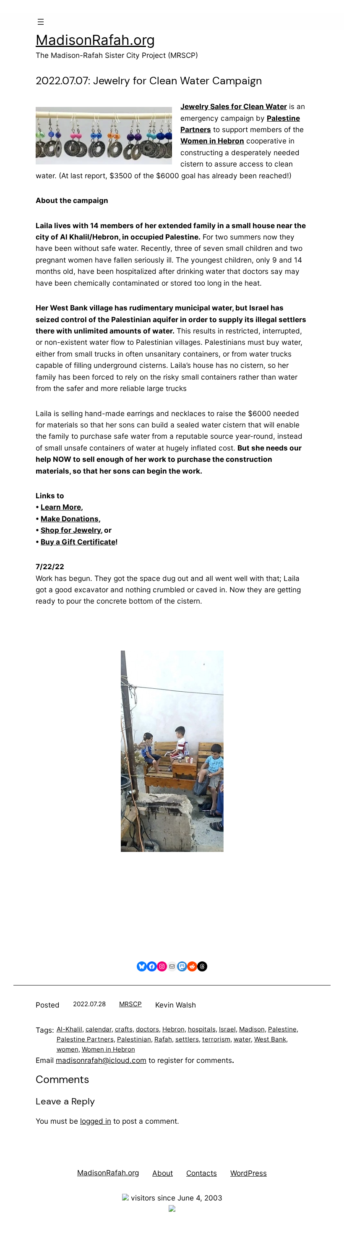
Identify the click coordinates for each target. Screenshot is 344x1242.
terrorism (216, 1039)
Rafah (163, 1039)
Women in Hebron (108, 1049)
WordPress (248, 1173)
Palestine (282, 1029)
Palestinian (134, 1039)
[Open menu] (41, 22)
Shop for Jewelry (71, 530)
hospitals (202, 1029)
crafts (124, 1029)
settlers (187, 1039)
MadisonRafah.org (95, 39)
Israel (227, 1029)
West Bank (270, 1039)
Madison (252, 1029)
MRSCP (130, 1004)
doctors (147, 1029)
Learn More (61, 507)
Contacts (201, 1173)
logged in (95, 1121)
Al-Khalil (69, 1029)
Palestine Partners (85, 1039)
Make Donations (70, 518)
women (67, 1049)
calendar (99, 1029)
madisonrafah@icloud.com (101, 1060)
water (242, 1039)
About (162, 1173)
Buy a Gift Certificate (78, 541)
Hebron (173, 1029)
